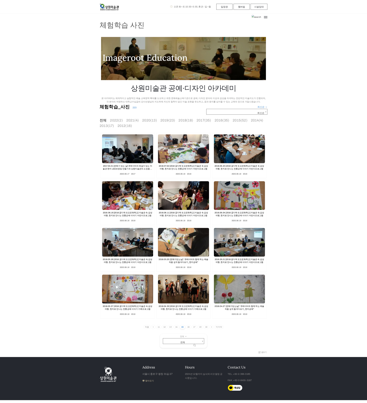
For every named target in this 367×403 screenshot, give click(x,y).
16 (188, 327)
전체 (103, 120)
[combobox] (262, 107)
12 (164, 327)
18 (200, 327)
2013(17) (107, 126)
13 (170, 327)
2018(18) (185, 120)
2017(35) (204, 120)
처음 (147, 327)
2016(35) (222, 120)
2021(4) (132, 120)
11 (159, 327)
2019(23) (167, 120)
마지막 (219, 327)
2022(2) (116, 120)
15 (182, 327)
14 (176, 327)
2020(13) (149, 120)
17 (194, 327)
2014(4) (257, 120)
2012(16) (125, 126)
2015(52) (240, 120)
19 (206, 327)
